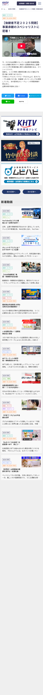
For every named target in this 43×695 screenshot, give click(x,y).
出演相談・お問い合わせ (26, 3)
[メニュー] (39, 3)
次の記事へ (32, 191)
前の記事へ (11, 191)
